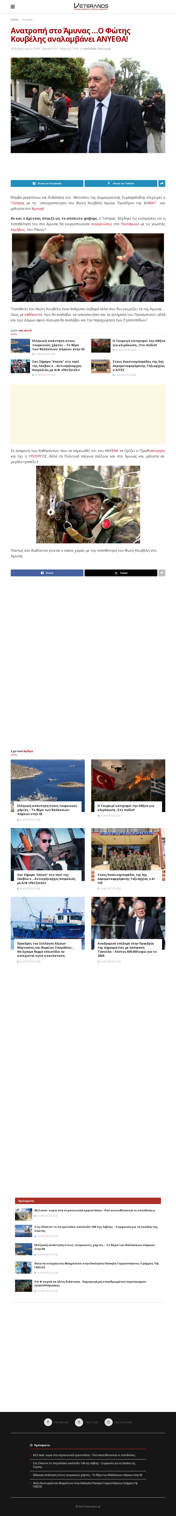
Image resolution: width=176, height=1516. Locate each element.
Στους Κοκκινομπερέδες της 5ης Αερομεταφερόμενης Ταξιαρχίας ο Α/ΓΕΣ (139, 365)
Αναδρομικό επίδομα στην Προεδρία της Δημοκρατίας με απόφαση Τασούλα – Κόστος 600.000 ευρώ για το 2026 (127, 949)
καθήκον (31, 314)
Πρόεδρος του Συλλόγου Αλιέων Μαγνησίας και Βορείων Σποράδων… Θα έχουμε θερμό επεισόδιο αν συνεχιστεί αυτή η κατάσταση (45, 949)
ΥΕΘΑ (114, 450)
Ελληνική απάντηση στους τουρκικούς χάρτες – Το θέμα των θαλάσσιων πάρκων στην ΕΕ (58, 345)
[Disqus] (88, 1027)
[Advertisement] (89, 169)
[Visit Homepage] (91, 6)
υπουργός (157, 450)
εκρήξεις (18, 229)
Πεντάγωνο (130, 224)
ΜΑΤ (152, 203)
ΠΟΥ (34, 456)
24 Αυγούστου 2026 (125, 374)
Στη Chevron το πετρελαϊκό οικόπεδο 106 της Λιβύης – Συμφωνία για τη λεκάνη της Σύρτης (84, 1465)
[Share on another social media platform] (161, 183)
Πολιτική (104, 49)
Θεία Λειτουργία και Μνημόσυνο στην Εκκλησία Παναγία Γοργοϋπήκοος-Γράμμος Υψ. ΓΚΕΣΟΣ (85, 1485)
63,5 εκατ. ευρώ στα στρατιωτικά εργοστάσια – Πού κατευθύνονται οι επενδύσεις (94, 1210)
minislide (27, 19)
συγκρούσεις (101, 224)
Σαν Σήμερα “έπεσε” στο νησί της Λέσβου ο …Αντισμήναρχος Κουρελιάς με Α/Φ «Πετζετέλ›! (57, 365)
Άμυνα (37, 208)
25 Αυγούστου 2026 (45, 354)
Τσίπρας (17, 203)
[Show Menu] (13, 6)
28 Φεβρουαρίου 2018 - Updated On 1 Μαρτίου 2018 (44, 49)
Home (14, 19)
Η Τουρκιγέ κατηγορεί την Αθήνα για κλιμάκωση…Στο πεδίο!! (139, 343)
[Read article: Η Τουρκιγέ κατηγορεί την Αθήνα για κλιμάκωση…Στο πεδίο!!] (101, 345)
